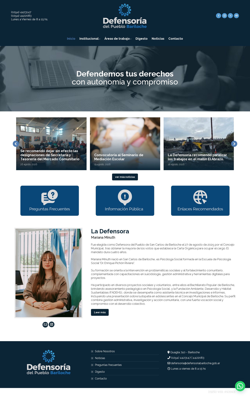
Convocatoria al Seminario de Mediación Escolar (118, 157)
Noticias (100, 358)
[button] (16, 144)
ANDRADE (230, 392)
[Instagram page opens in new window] (224, 15)
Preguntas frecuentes (108, 365)
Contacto (101, 378)
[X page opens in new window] (230, 15)
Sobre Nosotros (105, 351)
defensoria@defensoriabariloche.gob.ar (195, 363)
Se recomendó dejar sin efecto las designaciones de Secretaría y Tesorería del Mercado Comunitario (49, 155)
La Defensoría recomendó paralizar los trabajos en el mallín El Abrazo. (197, 157)
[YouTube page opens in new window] (236, 15)
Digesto (100, 371)
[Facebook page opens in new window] (218, 15)
